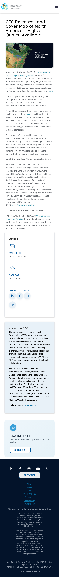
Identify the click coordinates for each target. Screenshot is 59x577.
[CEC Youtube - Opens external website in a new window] (38, 469)
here (51, 91)
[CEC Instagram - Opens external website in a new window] (29, 469)
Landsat (29, 114)
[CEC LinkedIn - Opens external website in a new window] (11, 469)
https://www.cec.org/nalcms (23, 205)
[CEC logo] (11, 7)
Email (51, 566)
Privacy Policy (29, 504)
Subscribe (20, 450)
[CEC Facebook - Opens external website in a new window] (20, 469)
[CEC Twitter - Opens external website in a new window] (47, 469)
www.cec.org (31, 405)
